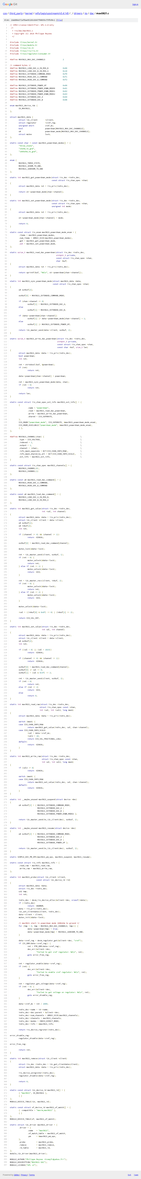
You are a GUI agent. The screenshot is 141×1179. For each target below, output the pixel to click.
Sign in (135, 4)
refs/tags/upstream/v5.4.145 (52, 13)
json (136, 1175)
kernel (29, 13)
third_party (16, 13)
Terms (32, 1175)
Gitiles (16, 1175)
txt (129, 1175)
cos (5, 13)
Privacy (24, 1175)
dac (92, 13)
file (59, 20)
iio (86, 13)
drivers (78, 13)
